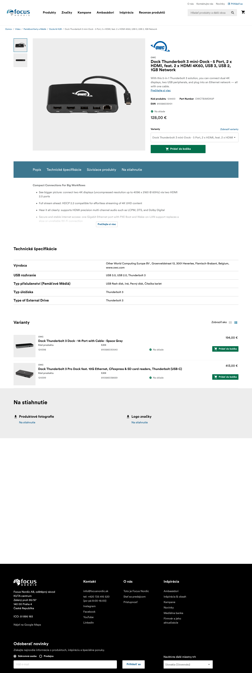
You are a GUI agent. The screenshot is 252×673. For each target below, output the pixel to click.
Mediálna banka (173, 613)
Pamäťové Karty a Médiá (34, 29)
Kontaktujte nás (204, 3)
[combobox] (212, 12)
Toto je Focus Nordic (136, 591)
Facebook (89, 611)
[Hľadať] (232, 12)
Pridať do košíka (180, 149)
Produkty (49, 12)
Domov (8, 29)
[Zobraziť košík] (243, 12)
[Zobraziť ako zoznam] (235, 322)
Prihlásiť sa (237, 3)
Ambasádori (105, 12)
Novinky (220, 3)
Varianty (155, 129)
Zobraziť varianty (229, 129)
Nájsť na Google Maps (27, 624)
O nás (190, 3)
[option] (20, 45)
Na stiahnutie (27, 422)
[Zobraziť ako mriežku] (230, 322)
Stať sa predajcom (134, 596)
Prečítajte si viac (161, 90)
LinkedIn (88, 622)
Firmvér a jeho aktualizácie (172, 620)
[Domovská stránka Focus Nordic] (18, 12)
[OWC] (160, 46)
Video (18, 29)
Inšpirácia (126, 12)
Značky (67, 12)
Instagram (89, 606)
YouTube (88, 617)
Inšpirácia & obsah (175, 596)
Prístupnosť (130, 602)
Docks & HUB (55, 29)
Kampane (84, 12)
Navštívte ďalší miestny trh (180, 657)
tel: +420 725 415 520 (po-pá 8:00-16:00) (96, 599)
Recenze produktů (152, 12)
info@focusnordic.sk (95, 591)
